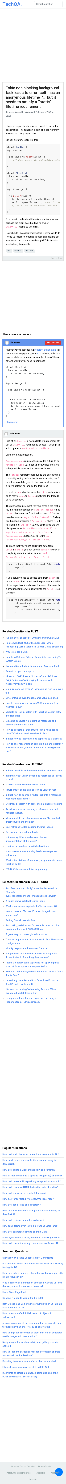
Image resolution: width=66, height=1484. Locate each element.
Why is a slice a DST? (17, 652)
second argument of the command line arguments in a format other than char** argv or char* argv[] (31, 1325)
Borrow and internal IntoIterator (22, 832)
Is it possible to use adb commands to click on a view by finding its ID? (32, 1265)
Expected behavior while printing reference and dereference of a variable (31, 723)
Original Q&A (56, 258)
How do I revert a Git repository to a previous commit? (31, 1181)
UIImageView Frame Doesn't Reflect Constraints (27, 1257)
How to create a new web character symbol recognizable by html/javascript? (32, 1275)
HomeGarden (45, 1466)
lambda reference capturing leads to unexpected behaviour (32, 853)
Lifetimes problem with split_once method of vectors (34, 804)
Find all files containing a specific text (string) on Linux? (32, 1175)
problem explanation (45, 349)
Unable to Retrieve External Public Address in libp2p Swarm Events (33, 659)
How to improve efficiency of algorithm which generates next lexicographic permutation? (32, 1334)
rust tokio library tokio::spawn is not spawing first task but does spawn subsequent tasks (32, 964)
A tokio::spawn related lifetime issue (25, 784)
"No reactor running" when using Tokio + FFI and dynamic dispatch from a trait (31, 991)
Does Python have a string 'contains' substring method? (32, 1237)
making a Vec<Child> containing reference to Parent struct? (34, 777)
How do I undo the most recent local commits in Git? (30, 1154)
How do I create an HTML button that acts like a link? (30, 1187)
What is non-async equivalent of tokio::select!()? (31, 906)
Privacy (15, 1466)
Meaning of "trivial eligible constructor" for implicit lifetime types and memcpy (33, 820)
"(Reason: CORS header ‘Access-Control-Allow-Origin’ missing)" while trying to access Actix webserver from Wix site (31, 680)
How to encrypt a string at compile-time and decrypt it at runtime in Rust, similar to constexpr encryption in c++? (34, 748)
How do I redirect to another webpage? (23, 1220)
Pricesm (33, 1479)
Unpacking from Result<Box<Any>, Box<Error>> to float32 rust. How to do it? (32, 982)
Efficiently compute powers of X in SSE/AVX (25, 1367)
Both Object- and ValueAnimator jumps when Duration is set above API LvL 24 (32, 1306)
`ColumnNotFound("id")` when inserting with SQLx (32, 637)
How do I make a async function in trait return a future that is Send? (34, 973)
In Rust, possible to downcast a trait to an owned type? (35, 770)
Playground (11, 422)
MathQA (55, 1473)
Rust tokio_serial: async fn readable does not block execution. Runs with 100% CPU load (33, 927)
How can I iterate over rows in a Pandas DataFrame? (30, 1226)
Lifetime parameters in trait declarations (27, 846)
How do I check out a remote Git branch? (24, 1193)
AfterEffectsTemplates (19, 1473)
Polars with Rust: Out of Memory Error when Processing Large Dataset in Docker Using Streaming (34, 645)
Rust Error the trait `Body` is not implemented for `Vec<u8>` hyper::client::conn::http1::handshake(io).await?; (32, 892)
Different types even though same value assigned (32, 698)
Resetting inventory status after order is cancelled (29, 1361)
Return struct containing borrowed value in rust (31, 789)
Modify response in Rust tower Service (26, 948)
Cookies (31, 1466)
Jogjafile (40, 1473)
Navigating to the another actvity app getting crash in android (30, 1344)
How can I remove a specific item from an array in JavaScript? (29, 1162)
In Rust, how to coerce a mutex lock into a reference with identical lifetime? (33, 797)
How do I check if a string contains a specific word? (30, 1243)
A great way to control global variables (26, 934)
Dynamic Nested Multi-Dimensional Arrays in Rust (32, 666)
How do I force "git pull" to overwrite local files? (28, 1199)
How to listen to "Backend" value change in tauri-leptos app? (32, 913)
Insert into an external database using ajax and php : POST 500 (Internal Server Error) (30, 1375)
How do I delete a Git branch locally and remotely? (29, 1170)
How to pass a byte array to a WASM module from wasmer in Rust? (32, 705)
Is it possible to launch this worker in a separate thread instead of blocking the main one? (31, 955)
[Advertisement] (33, 45)
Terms (23, 1466)
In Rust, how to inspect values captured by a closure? (34, 738)
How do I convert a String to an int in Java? (25, 1231)
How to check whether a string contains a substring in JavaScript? (31, 1212)
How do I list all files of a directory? (21, 1204)
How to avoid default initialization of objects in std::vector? (27, 1315)
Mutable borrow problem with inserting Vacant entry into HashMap (33, 714)
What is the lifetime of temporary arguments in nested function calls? (34, 862)
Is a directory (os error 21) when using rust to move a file (34, 691)
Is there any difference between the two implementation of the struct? (26, 839)
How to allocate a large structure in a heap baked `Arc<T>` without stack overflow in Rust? (32, 731)
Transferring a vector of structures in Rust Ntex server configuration (34, 941)
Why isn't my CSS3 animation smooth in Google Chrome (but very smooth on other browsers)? (32, 1284)
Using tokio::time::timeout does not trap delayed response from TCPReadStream (31, 1000)
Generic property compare (20, 671)
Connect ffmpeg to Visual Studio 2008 (22, 1298)
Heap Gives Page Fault (14, 1292)
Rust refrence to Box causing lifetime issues (29, 827)
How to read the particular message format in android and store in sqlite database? (31, 1353)
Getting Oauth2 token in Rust (21, 920)
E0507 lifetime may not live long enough (27, 869)
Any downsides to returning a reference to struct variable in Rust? (32, 811)
